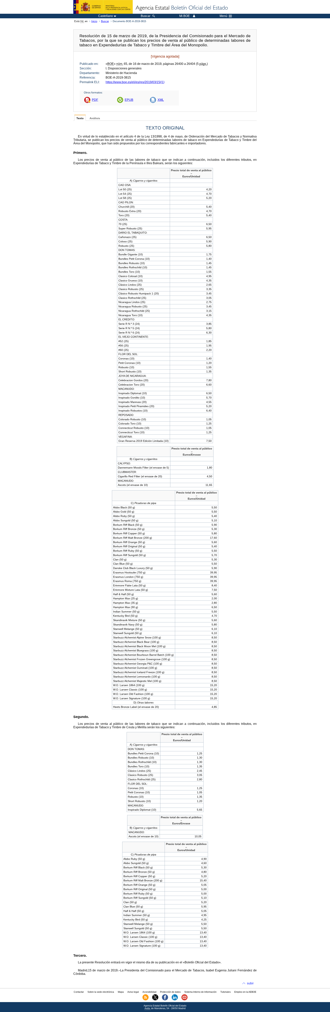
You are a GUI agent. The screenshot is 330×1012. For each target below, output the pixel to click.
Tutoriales (225, 992)
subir (250, 983)
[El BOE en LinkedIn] (175, 999)
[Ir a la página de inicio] (181, 8)
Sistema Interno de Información (200, 992)
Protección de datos (170, 992)
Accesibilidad (149, 992)
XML (161, 99)
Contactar (79, 992)
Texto (80, 118)
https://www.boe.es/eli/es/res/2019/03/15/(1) (135, 82)
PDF (95, 99)
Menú (223, 16)
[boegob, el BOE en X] (155, 999)
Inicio (94, 21)
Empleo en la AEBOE (245, 992)
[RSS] (145, 999)
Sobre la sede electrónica (100, 992)
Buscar (105, 21)
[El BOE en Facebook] (165, 999)
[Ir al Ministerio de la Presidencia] (103, 7)
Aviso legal (133, 992)
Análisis (95, 118)
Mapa (121, 992)
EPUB (129, 99)
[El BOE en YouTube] (184, 999)
